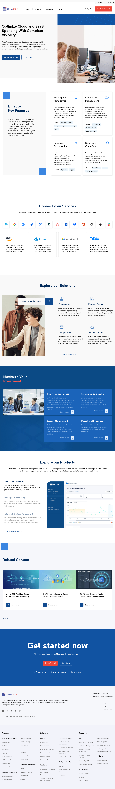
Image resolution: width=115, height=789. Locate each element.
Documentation (83, 769)
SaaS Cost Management (9, 772)
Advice (105, 168)
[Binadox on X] (7, 710)
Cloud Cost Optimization (9, 738)
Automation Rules (91, 127)
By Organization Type (65, 762)
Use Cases (43, 765)
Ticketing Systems (91, 171)
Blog (80, 738)
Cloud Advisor (96, 168)
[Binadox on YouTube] (11, 710)
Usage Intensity (59, 126)
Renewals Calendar (66, 122)
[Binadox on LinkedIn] (3, 710)
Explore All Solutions (67, 354)
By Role (42, 738)
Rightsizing (64, 170)
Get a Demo (27, 57)
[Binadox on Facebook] (15, 710)
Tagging (72, 170)
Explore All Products (12, 531)
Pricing (59, 9)
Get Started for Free (11, 57)
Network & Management (28, 764)
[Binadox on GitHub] (19, 710)
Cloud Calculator (91, 131)
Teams (56, 129)
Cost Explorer (96, 124)
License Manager (71, 126)
